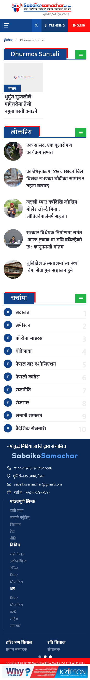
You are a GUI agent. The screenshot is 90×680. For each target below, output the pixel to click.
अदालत (23, 312)
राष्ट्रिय (14, 619)
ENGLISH (78, 25)
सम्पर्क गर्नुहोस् (20, 517)
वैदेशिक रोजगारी (31, 428)
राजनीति (23, 390)
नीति (13, 538)
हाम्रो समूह (17, 510)
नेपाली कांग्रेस (28, 377)
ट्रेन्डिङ (14, 568)
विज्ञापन (15, 524)
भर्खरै (13, 612)
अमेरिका (23, 325)
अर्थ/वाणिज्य (18, 561)
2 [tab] (45, 656)
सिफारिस (16, 582)
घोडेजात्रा (24, 351)
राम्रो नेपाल (17, 554)
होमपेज (8, 40)
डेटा (12, 531)
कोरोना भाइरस (29, 338)
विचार (14, 575)
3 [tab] (50, 656)
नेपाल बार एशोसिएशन (36, 364)
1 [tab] (39, 656)
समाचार (15, 626)
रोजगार (22, 402)
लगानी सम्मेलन (29, 415)
